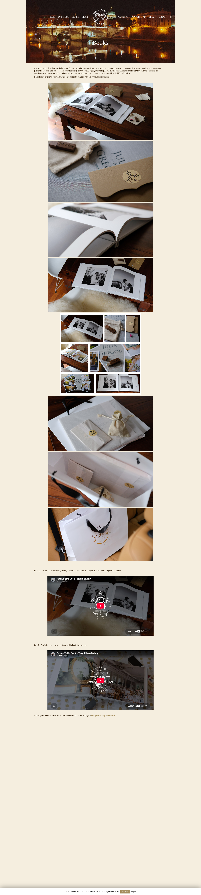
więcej (133, 891)
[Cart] (171, 17)
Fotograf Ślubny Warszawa (103, 715)
